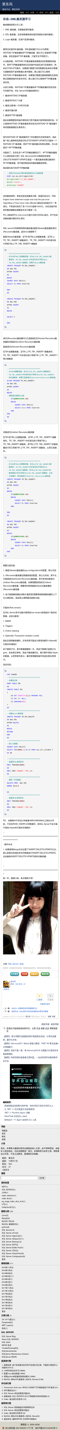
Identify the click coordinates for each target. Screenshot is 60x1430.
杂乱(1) (5, 1328)
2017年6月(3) (7, 1299)
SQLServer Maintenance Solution (15, 1354)
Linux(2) (5, 1215)
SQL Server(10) (8, 1230)
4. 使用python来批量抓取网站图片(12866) (18, 1376)
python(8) (5, 1227)
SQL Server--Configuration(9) (13, 1256)
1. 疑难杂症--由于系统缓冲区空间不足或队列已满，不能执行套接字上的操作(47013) (30, 1366)
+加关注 (6, 989)
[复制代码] (5, 251)
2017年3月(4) (7, 1308)
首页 (3, 1133)
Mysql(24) (6, 1218)
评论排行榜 (6, 1383)
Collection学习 (8, 1207)
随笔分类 (5, 1211)
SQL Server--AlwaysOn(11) (13, 1238)
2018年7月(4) (7, 1270)
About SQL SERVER (10, 1339)
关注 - (22, 984)
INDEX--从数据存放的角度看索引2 (24, 1008)
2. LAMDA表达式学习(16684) (13, 1370)
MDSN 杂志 (6, 1345)
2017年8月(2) (7, 1293)
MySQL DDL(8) (8, 1221)
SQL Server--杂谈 (16, 963)
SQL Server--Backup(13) (11, 1241)
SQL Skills (6, 1342)
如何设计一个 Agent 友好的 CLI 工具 (20, 1119)
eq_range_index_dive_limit (13, 1201)
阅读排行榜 (6, 1360)
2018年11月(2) (7, 1267)
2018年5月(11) (7, 1276)
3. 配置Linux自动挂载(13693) (13, 1373)
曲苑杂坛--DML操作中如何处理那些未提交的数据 (30, 1011)
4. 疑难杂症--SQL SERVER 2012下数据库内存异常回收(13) (26, 1396)
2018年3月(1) (7, 1282)
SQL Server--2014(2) (10, 1232)
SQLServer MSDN (9, 1356)
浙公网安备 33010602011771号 (19, 1428)
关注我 (24, 974)
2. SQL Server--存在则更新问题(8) (15, 1410)
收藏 (49, 1016)
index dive (7, 1198)
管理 (3, 1139)
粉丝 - (14, 984)
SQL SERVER (8, 1189)
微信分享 (45, 974)
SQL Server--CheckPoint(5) (13, 1253)
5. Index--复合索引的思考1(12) (14, 1399)
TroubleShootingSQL (10, 1348)
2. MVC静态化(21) (9, 1390)
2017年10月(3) (7, 1290)
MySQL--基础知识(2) (10, 1224)
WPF (5, 1186)
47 (10, 1166)
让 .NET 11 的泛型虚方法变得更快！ (20, 1109)
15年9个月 (13, 1160)
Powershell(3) (7, 1322)
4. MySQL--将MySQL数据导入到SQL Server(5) (20, 1416)
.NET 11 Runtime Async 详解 (17, 1112)
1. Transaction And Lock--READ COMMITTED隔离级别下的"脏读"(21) (30, 1387)
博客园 (4, 1130)
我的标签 (5, 1182)
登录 (38, 1028)
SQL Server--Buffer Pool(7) (12, 1247)
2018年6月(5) (7, 1273)
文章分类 (5, 1315)
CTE (5, 1204)
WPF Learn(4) (7, 1325)
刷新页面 (45, 1024)
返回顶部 (55, 1024)
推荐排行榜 (6, 1403)
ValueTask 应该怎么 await (15, 1116)
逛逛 (47, 1028)
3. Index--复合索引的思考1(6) (13, 1413)
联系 (3, 1136)
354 (10, 1163)
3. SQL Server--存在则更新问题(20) (16, 1393)
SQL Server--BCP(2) (10, 1244)
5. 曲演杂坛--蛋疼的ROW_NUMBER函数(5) (19, 1419)
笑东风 (7, 4)
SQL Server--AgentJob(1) (12, 1235)
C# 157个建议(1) (8, 1319)
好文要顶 (14, 974)
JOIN (5, 1192)
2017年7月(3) (7, 1296)
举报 (53, 1016)
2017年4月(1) (7, 1305)
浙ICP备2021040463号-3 (46, 1428)
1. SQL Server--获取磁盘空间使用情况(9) (18, 1407)
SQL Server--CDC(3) (10, 1250)
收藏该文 (34, 974)
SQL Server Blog (8, 1336)
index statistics (9, 1195)
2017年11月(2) (7, 1287)
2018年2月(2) (7, 1285)
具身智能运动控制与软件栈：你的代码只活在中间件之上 (28, 1105)
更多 (3, 1259)
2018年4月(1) (7, 1279)
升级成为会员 (45, 1004)
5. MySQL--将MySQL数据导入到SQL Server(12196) (22, 1379)
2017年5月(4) (7, 1302)
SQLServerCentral (9, 1351)
